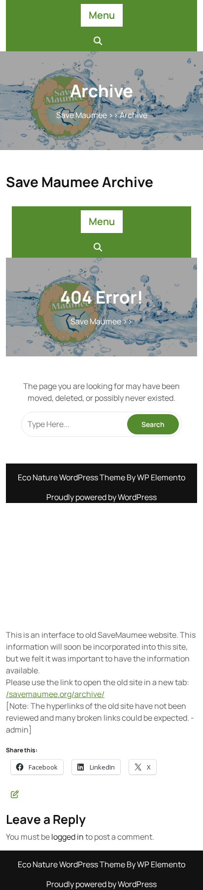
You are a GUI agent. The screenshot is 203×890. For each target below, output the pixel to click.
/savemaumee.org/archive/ (55, 694)
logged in (67, 836)
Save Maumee (81, 115)
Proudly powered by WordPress (101, 884)
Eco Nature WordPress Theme (72, 864)
